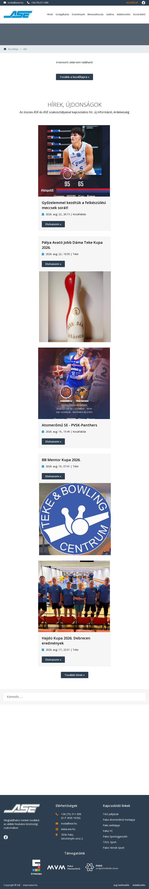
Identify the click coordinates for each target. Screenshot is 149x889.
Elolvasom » (53, 224)
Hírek (50, 14)
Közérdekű (139, 14)
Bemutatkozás (96, 14)
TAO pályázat (111, 814)
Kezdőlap (132, 2)
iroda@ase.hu (15, 2)
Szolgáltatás (62, 14)
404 (25, 49)
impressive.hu (30, 885)
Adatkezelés (123, 14)
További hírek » (75, 675)
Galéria (110, 14)
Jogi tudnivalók (121, 885)
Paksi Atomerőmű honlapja (119, 819)
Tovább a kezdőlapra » (74, 77)
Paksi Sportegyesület (115, 836)
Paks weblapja (111, 825)
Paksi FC (108, 831)
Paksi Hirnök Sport (113, 847)
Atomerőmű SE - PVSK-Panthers (69, 425)
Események (78, 14)
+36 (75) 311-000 (39, 2)
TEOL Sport (109, 842)
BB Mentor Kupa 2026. (61, 459)
